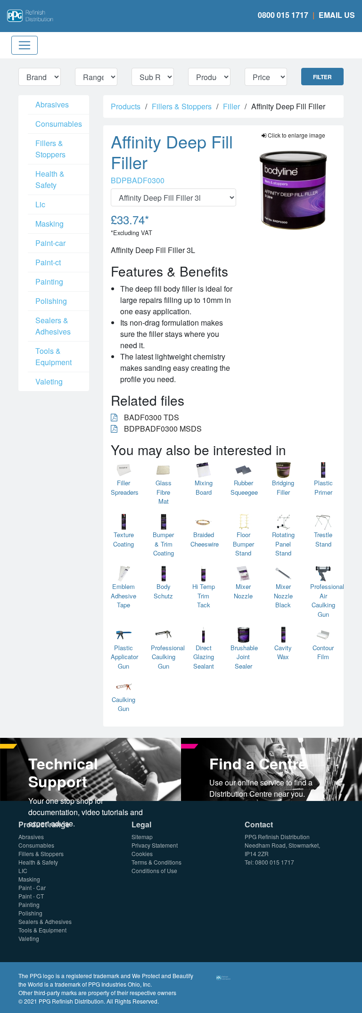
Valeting (49, 381)
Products (125, 106)
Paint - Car (32, 887)
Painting (49, 281)
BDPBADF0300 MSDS (162, 428)
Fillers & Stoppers (50, 149)
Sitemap (142, 837)
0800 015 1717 (283, 14)
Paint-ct (48, 262)
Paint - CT (31, 896)
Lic (40, 204)
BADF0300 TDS (150, 417)
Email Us (337, 14)
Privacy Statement (155, 845)
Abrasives (52, 104)
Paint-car (50, 242)
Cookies (142, 854)
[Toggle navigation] (24, 45)
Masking (49, 223)
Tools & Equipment (53, 356)
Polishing (51, 300)
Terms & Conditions (156, 862)
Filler (231, 106)
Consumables (58, 123)
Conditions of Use (154, 870)
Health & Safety (50, 179)
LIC (22, 870)
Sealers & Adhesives (53, 326)
